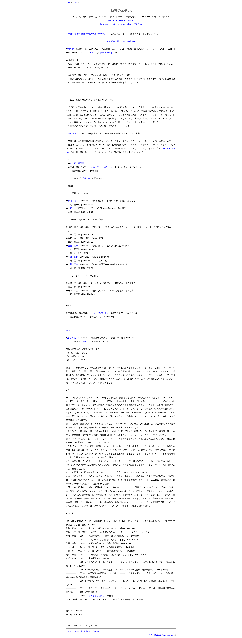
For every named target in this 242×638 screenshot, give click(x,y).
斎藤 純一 (73, 245)
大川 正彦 (73, 264)
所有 (69, 631)
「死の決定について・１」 (101, 167)
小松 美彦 (72, 133)
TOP (150, 635)
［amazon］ (91, 52)
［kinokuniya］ (106, 52)
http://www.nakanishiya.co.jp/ (121, 20)
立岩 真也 (73, 257)
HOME (68, 3)
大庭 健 (70, 49)
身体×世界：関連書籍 (82, 631)
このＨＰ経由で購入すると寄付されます (121, 41)
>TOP (68, 330)
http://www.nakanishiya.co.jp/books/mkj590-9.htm (121, 24)
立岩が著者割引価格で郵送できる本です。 (87, 34)
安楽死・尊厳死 (77, 163)
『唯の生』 (87, 178)
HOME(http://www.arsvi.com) (164, 635)
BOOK (75, 3)
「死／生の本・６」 (100, 313)
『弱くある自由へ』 (96, 595)
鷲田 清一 (73, 201)
